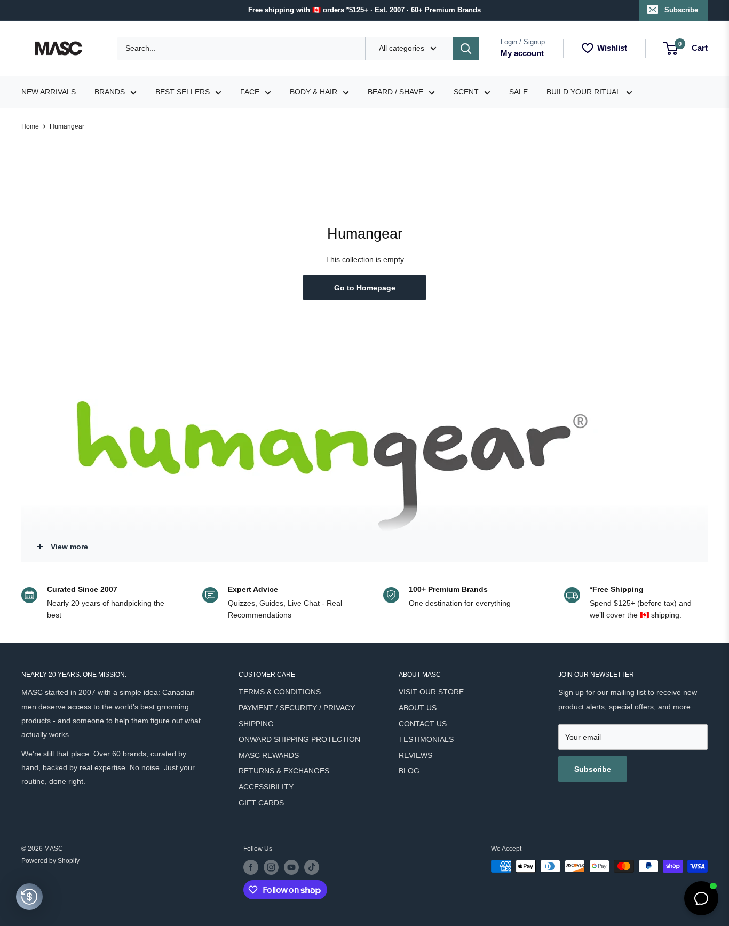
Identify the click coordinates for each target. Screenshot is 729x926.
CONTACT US (423, 723)
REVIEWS (415, 755)
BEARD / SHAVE (395, 92)
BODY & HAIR (313, 92)
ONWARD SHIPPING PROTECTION (299, 739)
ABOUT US (418, 707)
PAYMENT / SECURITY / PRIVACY (297, 707)
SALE (518, 92)
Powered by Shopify (50, 861)
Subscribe (681, 10)
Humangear (67, 126)
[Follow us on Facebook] (250, 867)
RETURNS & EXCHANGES (284, 770)
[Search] (466, 48)
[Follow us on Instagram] (271, 867)
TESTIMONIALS (426, 739)
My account (522, 53)
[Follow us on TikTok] (311, 867)
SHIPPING (256, 723)
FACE (249, 92)
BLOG (409, 770)
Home (30, 126)
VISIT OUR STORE (431, 691)
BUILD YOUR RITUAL (583, 92)
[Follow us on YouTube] (291, 867)
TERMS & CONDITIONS (280, 691)
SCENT (466, 92)
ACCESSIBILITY (266, 786)
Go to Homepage (364, 287)
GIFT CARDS (261, 802)
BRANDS (109, 92)
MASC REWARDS (269, 755)
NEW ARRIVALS (48, 92)
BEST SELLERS (182, 92)
